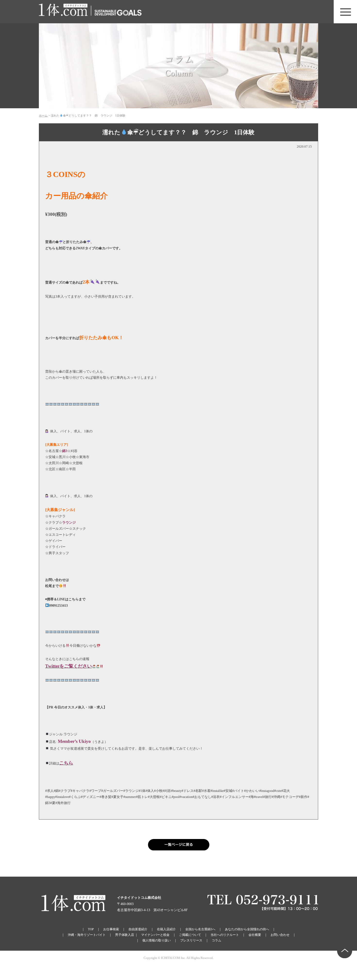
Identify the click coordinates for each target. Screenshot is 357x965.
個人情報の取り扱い (156, 940)
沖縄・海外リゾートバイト (87, 935)
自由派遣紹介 (137, 929)
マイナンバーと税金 (155, 935)
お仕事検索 (111, 929)
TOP (91, 929)
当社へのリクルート (225, 935)
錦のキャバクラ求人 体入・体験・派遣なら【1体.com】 (63, 11)
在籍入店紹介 (166, 929)
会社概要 (254, 935)
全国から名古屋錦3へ (200, 929)
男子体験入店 (124, 935)
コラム (216, 940)
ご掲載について (190, 935)
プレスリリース (191, 940)
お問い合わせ (280, 935)
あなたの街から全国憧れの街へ (247, 929)
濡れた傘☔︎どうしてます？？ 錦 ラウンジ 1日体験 (178, 132)
